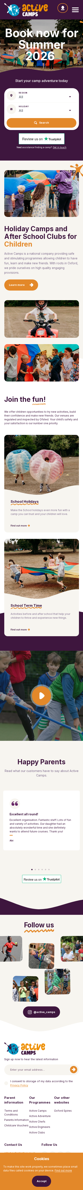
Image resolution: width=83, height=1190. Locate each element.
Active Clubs (37, 1132)
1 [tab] (32, 869)
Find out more (63, 1170)
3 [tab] (38, 869)
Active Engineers (39, 1127)
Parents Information (16, 1119)
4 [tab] (42, 869)
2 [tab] (35, 869)
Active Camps (38, 1110)
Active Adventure (40, 1116)
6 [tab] (49, 869)
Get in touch (59, 147)
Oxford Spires (63, 1110)
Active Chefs (37, 1121)
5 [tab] (45, 869)
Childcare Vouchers (16, 1125)
